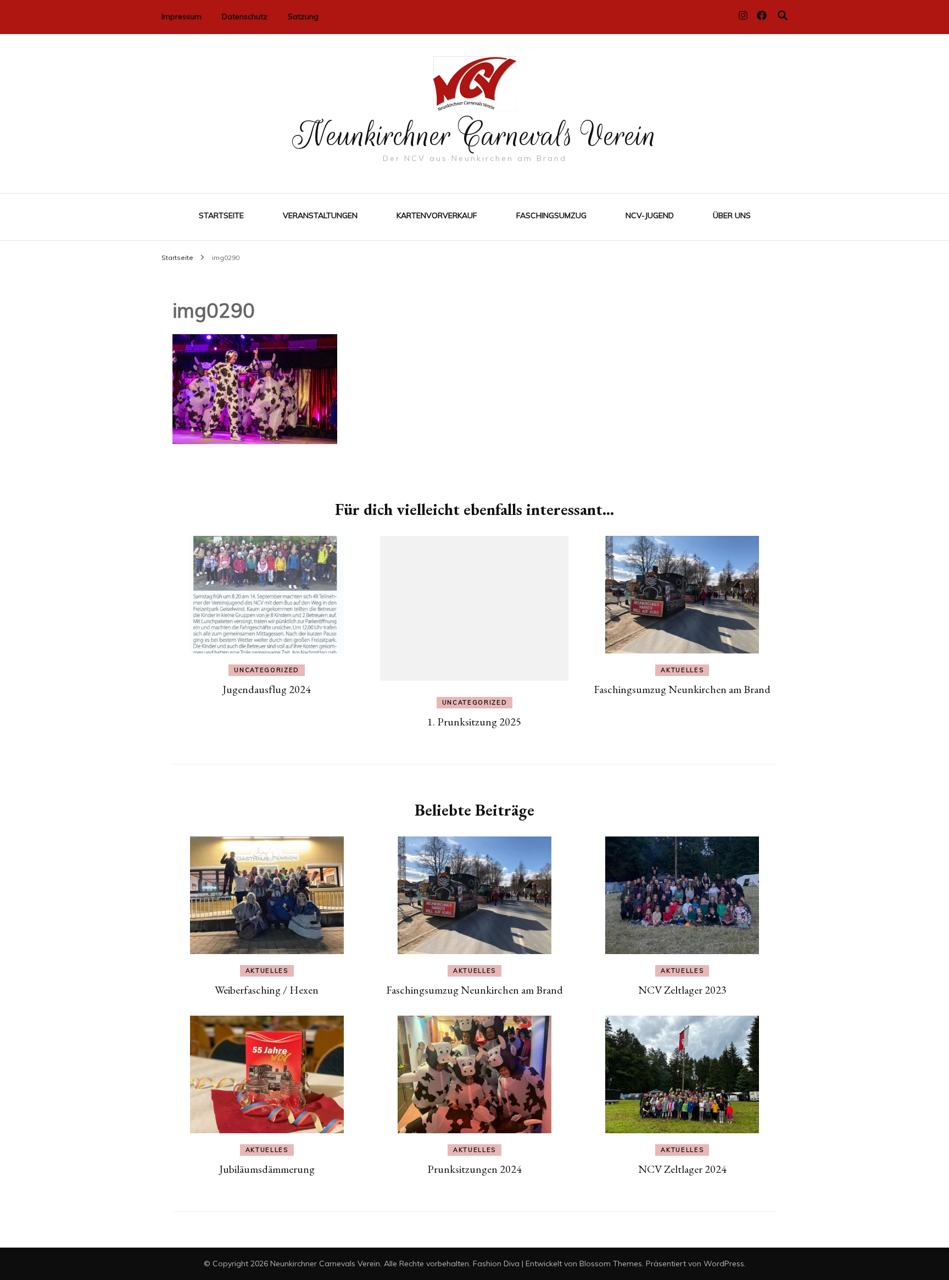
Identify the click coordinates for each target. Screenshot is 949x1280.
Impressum (181, 16)
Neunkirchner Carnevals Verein (474, 135)
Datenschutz (244, 16)
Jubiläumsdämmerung (267, 1169)
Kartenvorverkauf (437, 215)
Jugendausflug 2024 (266, 689)
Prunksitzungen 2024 (474, 1169)
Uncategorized (266, 670)
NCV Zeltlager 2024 (682, 1169)
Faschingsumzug (551, 215)
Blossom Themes (610, 1263)
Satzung (303, 16)
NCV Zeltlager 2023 (682, 990)
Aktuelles (682, 670)
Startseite (221, 215)
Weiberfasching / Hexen (267, 990)
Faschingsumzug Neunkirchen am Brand (682, 689)
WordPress (724, 1263)
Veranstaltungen (320, 215)
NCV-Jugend (650, 215)
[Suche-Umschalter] (783, 15)
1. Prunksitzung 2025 (474, 721)
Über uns (732, 215)
